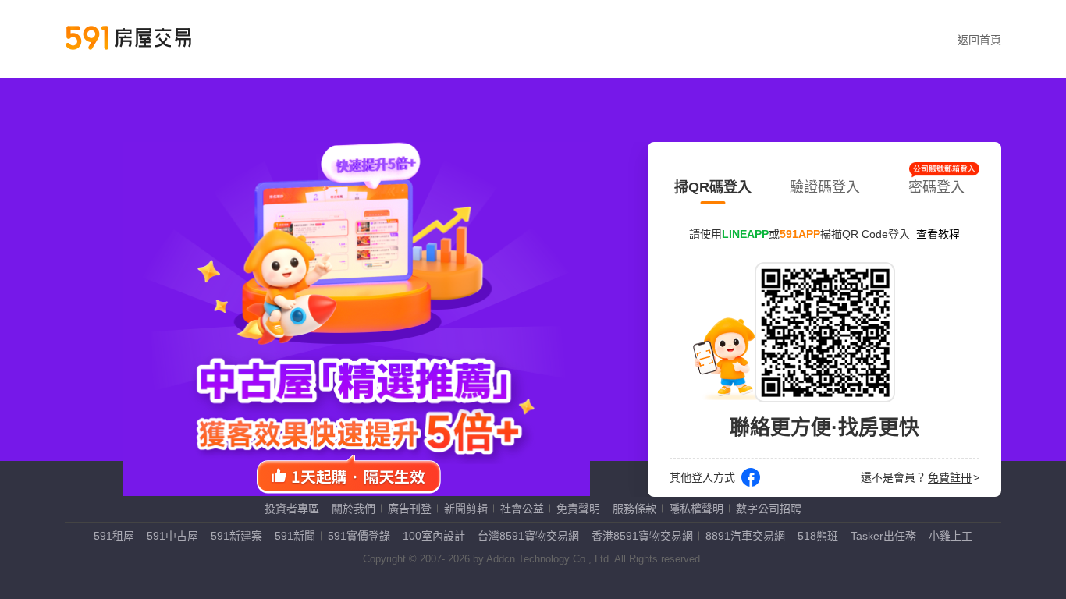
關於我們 (353, 508)
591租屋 (114, 536)
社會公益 (522, 508)
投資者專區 (292, 508)
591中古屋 (172, 536)
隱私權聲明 (696, 508)
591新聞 (295, 536)
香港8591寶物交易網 (642, 536)
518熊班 (818, 536)
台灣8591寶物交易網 (528, 536)
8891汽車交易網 (745, 536)
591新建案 (236, 536)
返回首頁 (979, 40)
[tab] (713, 184)
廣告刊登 (410, 508)
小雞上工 (950, 536)
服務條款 (634, 508)
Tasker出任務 (883, 536)
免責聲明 (578, 508)
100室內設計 (434, 536)
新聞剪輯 (466, 508)
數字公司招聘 (768, 508)
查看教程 (938, 234)
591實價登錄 (359, 536)
